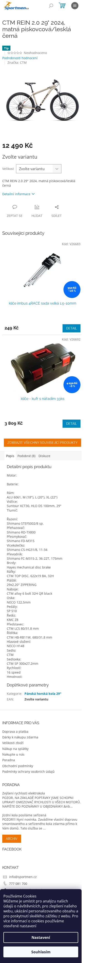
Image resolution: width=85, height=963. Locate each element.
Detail (71, 328)
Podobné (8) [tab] (26, 456)
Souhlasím (41, 951)
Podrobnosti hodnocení (20, 58)
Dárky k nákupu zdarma (20, 737)
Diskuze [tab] (44, 456)
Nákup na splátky (15, 749)
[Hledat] (51, 5)
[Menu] (74, 5)
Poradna (8, 760)
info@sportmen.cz (23, 877)
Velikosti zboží (13, 743)
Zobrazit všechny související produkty (42, 442)
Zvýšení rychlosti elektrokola (23, 793)
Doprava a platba (15, 731)
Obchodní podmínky (17, 766)
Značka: (17, 62)
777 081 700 (18, 883)
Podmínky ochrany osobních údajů (28, 771)
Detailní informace (16, 194)
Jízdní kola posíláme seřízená (24, 815)
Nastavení (41, 937)
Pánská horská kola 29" (42, 693)
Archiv (11, 839)
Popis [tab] (10, 456)
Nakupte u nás (13, 754)
